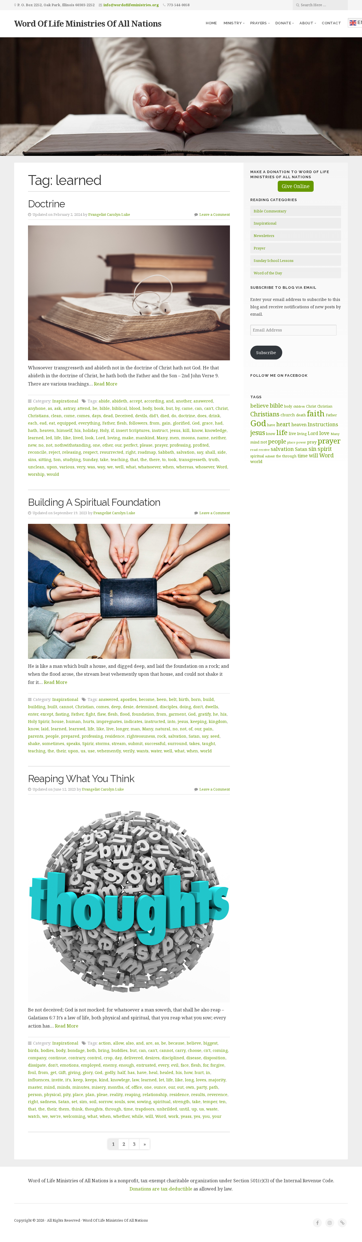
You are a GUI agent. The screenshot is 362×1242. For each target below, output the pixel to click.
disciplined (173, 1057)
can (198, 408)
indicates (133, 721)
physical (52, 1094)
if (112, 430)
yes (197, 1116)
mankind (145, 437)
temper (210, 1101)
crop (108, 1057)
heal (153, 1072)
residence (114, 736)
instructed (155, 721)
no (41, 445)
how (188, 1072)
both (91, 1050)
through (113, 1109)
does (201, 415)
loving (113, 437)
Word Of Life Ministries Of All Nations (87, 23)
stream (119, 743)
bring (103, 1050)
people (52, 736)
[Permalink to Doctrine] (129, 292)
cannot (66, 706)
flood (125, 714)
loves (201, 1079)
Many (162, 437)
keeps (91, 1079)
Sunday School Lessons (274, 260)
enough (126, 1065)
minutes (80, 1087)
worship (36, 474)
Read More (105, 384)
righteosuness (141, 736)
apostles (128, 699)
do (173, 415)
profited (201, 445)
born (196, 699)
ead (43, 423)
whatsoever (149, 467)
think (77, 1109)
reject (54, 452)
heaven (47, 430)
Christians (38, 415)
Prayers (258, 23)
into (171, 721)
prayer (161, 445)
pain (207, 728)
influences (38, 1079)
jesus (175, 430)
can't (208, 408)
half (121, 1072)
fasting (62, 714)
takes (194, 743)
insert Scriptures (133, 430)
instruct (160, 430)
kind (103, 1079)
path (213, 1087)
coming (220, 1050)
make (127, 437)
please (146, 445)
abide (104, 401)
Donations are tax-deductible (161, 1189)
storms (102, 743)
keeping (198, 721)
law (135, 1079)
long (189, 1079)
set (74, 1101)
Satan (194, 736)
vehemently (109, 751)
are (149, 1043)
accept (136, 401)
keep (78, 1079)
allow (118, 1043)
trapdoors (144, 1109)
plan (89, 1094)
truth (213, 459)
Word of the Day (268, 272)
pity (66, 1094)
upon (52, 467)
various (66, 467)
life (57, 437)
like (67, 437)
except (46, 714)
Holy (104, 430)
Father (108, 423)
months (115, 1087)
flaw (101, 714)
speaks (73, 743)
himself (64, 430)
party (202, 1087)
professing (180, 445)
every (163, 1065)
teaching (119, 459)
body (147, 408)
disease (193, 1057)
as (50, 408)
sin (312, 449)
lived (78, 437)
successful (155, 743)
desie (128, 706)
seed (214, 736)
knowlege (120, 1079)
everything (89, 423)
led (49, 437)
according (154, 401)
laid (45, 728)
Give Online (296, 186)
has (131, 1072)
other (107, 445)
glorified (181, 423)
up (194, 1109)
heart (283, 424)
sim (83, 1101)
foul (32, 1072)
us (83, 751)
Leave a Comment (214, 214)
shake (34, 743)
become (146, 699)
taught (208, 743)
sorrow (105, 1101)
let (161, 1079)
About (306, 23)
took (172, 459)
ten (222, 1101)
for (205, 1065)
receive (264, 449)
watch (34, 1116)
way (101, 467)
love (324, 433)
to (164, 459)
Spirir (87, 743)
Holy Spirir (38, 721)
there (154, 459)
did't (153, 415)
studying (72, 459)
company (37, 1057)
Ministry (233, 23)
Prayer (259, 248)
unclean (36, 467)
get (53, 1072)
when (168, 467)
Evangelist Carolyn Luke (109, 214)
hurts (88, 721)
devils (141, 415)
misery (98, 1087)
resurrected (111, 452)
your (216, 1116)
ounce (160, 1087)
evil (174, 1065)
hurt (199, 1072)
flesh (122, 423)
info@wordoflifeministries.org (131, 5)
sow (131, 1101)
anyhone (37, 408)
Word (221, 467)
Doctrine (46, 204)
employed (91, 1065)
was (91, 467)
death (301, 414)
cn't (207, 1050)
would (53, 474)
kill (186, 430)
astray (69, 408)
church (288, 414)
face (185, 1065)
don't (198, 706)
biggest (210, 1043)
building (36, 706)
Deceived (124, 415)
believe (194, 1043)
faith (316, 413)
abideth (119, 401)
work (173, 1116)
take (104, 459)
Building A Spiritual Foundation (94, 502)
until (184, 1109)
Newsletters (264, 235)
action (105, 1043)
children (299, 406)
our (118, 445)
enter (33, 714)
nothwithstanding (72, 445)
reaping (132, 1094)
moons (188, 437)
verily (128, 751)
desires (152, 1057)
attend (83, 408)
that (134, 459)
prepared (70, 736)
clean (56, 415)
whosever (204, 467)
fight (90, 714)
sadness (48, 1101)
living (302, 433)
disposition (214, 1057)
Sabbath (166, 452)
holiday (90, 430)
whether (121, 1116)
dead (108, 415)
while (137, 1116)
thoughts (94, 1109)
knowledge (216, 430)
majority (216, 1079)
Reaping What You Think (81, 778)
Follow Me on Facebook (279, 375)
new (32, 445)
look (89, 437)
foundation (143, 714)
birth (184, 699)
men (174, 437)
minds (63, 1087)
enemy (110, 1065)
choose (194, 1050)
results (198, 1094)
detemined (147, 706)
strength (181, 1101)
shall (210, 452)
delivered (133, 1057)
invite (57, 1079)
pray (311, 442)
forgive (217, 1065)
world (206, 751)
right (130, 452)
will (149, 1116)
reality (116, 1094)
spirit (325, 449)
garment (177, 714)
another (183, 401)
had (219, 423)
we (110, 467)
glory (87, 1072)
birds (33, 1050)
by (177, 408)
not (49, 445)
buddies (119, 1050)
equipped (66, 423)
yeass (186, 1116)
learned (36, 437)
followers (138, 423)
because (176, 1043)
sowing (144, 1101)
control (94, 1057)
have (141, 1072)
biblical (119, 408)
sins (32, 459)
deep (116, 706)
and (170, 401)
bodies (47, 1050)
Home (211, 23)
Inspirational (65, 401)
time (128, 1109)
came (187, 408)
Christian (84, 706)
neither (218, 437)
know (197, 430)
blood (134, 408)
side (221, 452)
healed (166, 1072)
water (156, 751)
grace (207, 423)
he (215, 714)
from (155, 423)
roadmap (147, 452)
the (143, 459)
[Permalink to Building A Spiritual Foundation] (129, 591)
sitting (44, 459)
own (190, 1087)
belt (172, 699)
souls (120, 1101)
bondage (76, 1050)
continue (57, 1057)
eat (52, 423)
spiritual (162, 1101)
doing (185, 706)
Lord (100, 437)
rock (161, 736)
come (69, 415)
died (164, 415)
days (96, 415)
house (57, 721)
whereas (184, 467)
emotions (69, 1065)
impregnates (109, 721)
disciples (168, 706)
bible (105, 408)
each (32, 423)
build (208, 699)
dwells (211, 706)
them (64, 1109)
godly (110, 1072)
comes (83, 415)
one (96, 445)
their (61, 751)
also (130, 1043)
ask (57, 408)
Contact (331, 23)
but (169, 408)
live (110, 728)
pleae (102, 1094)
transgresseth (192, 459)
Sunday (90, 459)
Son (57, 459)
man (135, 728)
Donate (283, 23)
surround (177, 743)
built (52, 706)
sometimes (53, 743)
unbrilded (167, 1109)
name (203, 437)
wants (142, 751)
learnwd (77, 728)
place (78, 1094)
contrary (76, 1057)
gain (166, 423)
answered (203, 401)
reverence (217, 1094)
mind (49, 1087)
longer (122, 728)
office (137, 1087)
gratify (204, 714)
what (131, 467)
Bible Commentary (270, 211)
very (81, 467)
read (254, 449)
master (35, 1087)
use (91, 751)
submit (135, 743)
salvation (185, 452)
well (119, 467)
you (206, 1116)
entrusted (146, 1065)
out (180, 1087)
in (208, 1072)
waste (211, 1109)
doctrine (186, 415)
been (162, 699)
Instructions (323, 424)
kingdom (218, 721)
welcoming (74, 1116)
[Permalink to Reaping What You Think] (129, 901)
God (196, 423)
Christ (222, 408)
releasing (71, 452)
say (200, 452)
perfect (130, 445)
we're (55, 1116)
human (73, 721)
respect (90, 452)
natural (162, 728)
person (35, 1094)
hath (32, 430)
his (77, 430)
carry (180, 1050)
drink (214, 415)
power (301, 442)
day (118, 1057)
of (190, 728)
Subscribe (266, 352)
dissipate (37, 1065)
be (94, 408)
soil (92, 1101)
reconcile (37, 452)
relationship (155, 1094)
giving (74, 1072)
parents (35, 736)
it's (68, 1079)
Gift (62, 1072)
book (159, 408)
